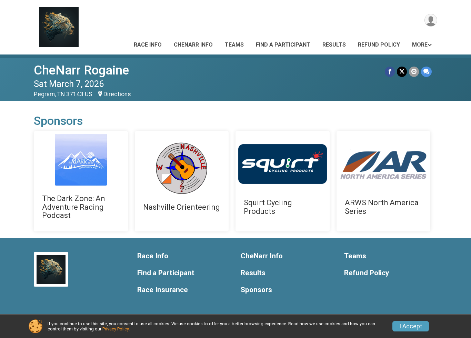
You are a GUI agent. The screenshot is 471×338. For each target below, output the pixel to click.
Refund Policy (379, 44)
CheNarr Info (193, 44)
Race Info (148, 44)
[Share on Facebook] (390, 72)
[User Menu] (430, 20)
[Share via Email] (414, 72)
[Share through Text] (426, 72)
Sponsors (256, 290)
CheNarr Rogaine (81, 70)
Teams (234, 44)
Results (334, 44)
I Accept (410, 326)
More (420, 44)
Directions (117, 94)
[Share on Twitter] (402, 72)
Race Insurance (162, 290)
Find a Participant (283, 44)
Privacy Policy (115, 328)
